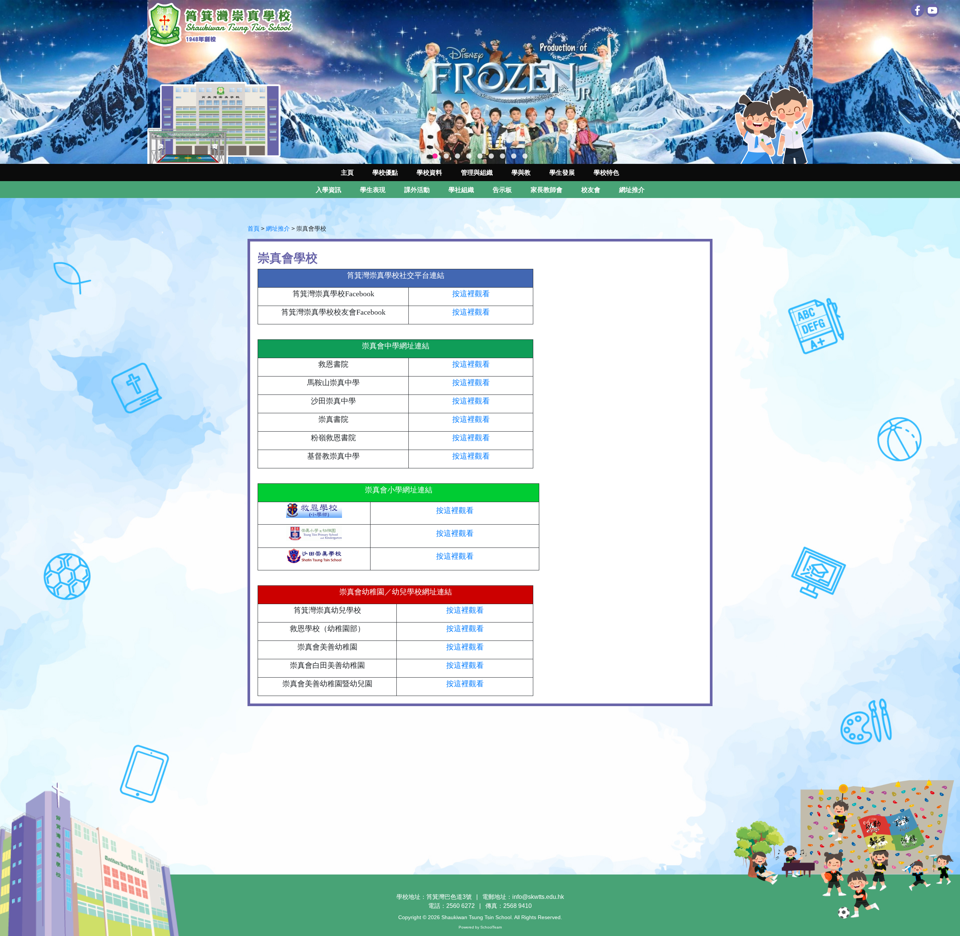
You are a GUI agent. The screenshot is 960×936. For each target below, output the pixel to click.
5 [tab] (480, 156)
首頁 (254, 228)
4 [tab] (468, 156)
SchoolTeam (491, 927)
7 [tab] (502, 156)
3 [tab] (457, 156)
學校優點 (385, 172)
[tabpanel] (480, 82)
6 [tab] (491, 156)
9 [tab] (525, 156)
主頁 (347, 172)
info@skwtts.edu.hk (538, 897)
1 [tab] (435, 156)
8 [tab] (514, 156)
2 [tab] (446, 156)
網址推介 (278, 228)
